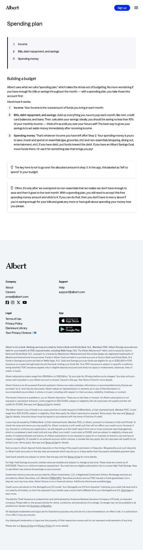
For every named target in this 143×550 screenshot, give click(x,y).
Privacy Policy (14, 323)
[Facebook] (7, 302)
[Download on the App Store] (70, 320)
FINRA (53, 478)
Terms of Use (13, 318)
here (108, 481)
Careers (10, 292)
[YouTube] (24, 302)
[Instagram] (12, 302)
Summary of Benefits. (41, 506)
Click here (126, 490)
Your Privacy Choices (18, 332)
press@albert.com (17, 296)
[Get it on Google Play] (70, 329)
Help (62, 287)
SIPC (59, 478)
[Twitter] (18, 302)
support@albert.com (72, 292)
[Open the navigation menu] (136, 8)
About (9, 287)
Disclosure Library (16, 328)
